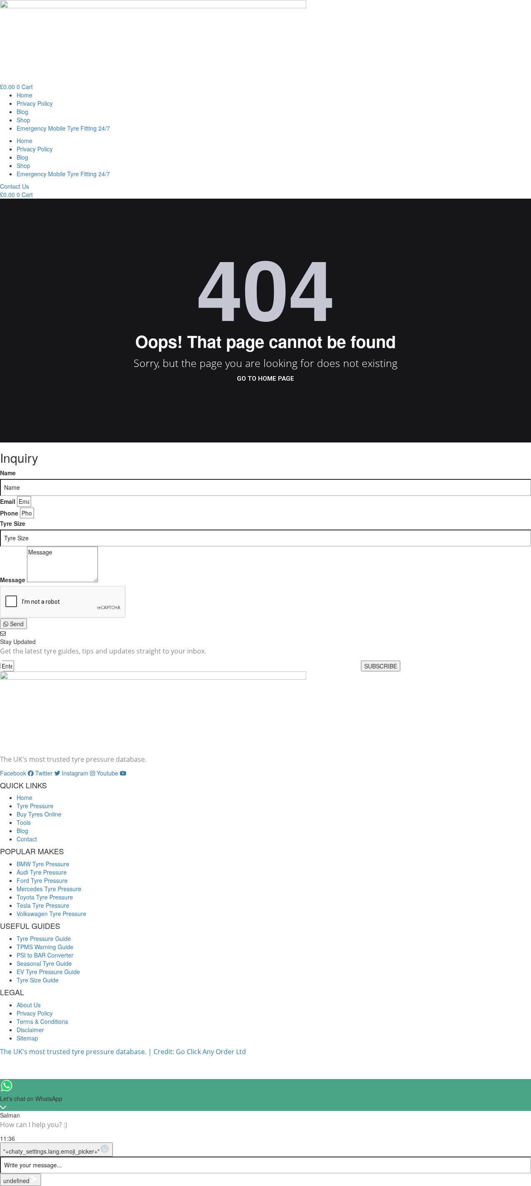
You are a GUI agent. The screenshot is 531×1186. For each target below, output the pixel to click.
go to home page (265, 378)
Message (12, 580)
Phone (9, 513)
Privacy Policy (35, 103)
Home (24, 95)
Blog (22, 111)
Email (7, 501)
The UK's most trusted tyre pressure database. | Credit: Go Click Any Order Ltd (123, 1051)
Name (8, 473)
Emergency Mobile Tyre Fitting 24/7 (63, 128)
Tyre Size (12, 523)
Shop (23, 120)
